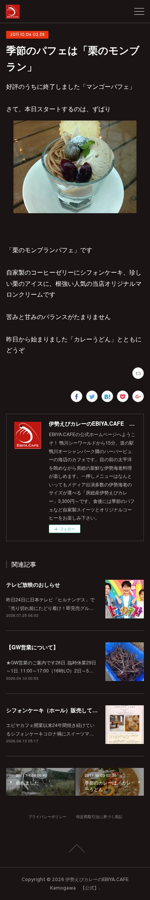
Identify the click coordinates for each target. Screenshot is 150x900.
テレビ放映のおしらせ (33, 584)
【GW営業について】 (32, 647)
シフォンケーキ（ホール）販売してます (54, 710)
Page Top (75, 848)
